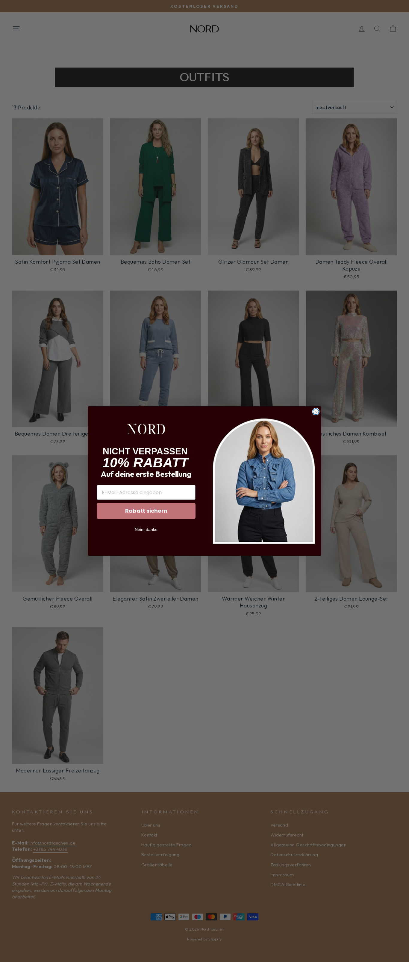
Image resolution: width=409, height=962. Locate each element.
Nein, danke (146, 529)
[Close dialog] (316, 412)
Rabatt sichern (146, 510)
